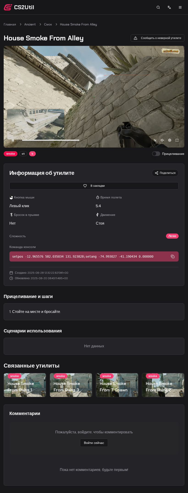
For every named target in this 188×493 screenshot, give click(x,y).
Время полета (111, 197)
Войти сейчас (94, 443)
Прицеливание (173, 153)
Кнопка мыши (24, 197)
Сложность (17, 236)
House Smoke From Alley (78, 24)
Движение (107, 215)
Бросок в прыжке (26, 215)
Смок (48, 24)
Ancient (30, 24)
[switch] (156, 153)
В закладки (98, 186)
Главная (10, 24)
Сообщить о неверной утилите (161, 38)
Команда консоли (22, 247)
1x (155, 140)
